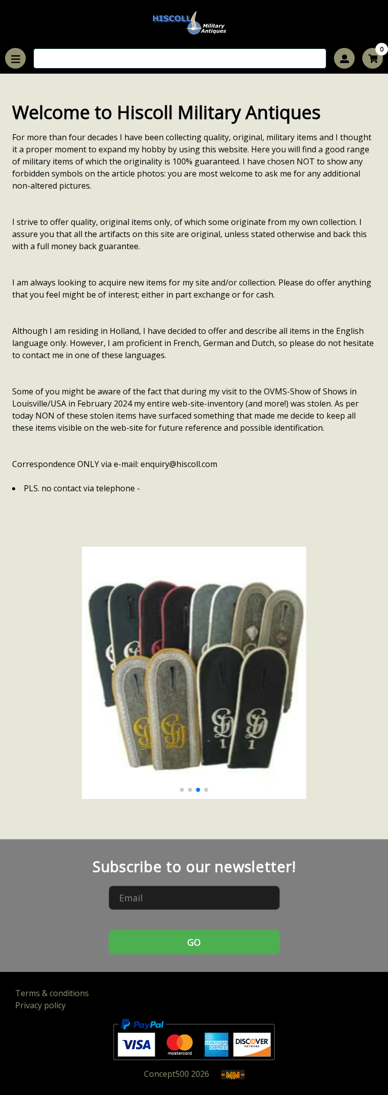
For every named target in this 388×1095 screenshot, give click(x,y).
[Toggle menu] (15, 58)
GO (194, 942)
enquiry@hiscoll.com (178, 464)
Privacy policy (40, 1005)
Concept (166, 1073)
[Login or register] (344, 58)
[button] (182, 790)
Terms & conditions (52, 993)
